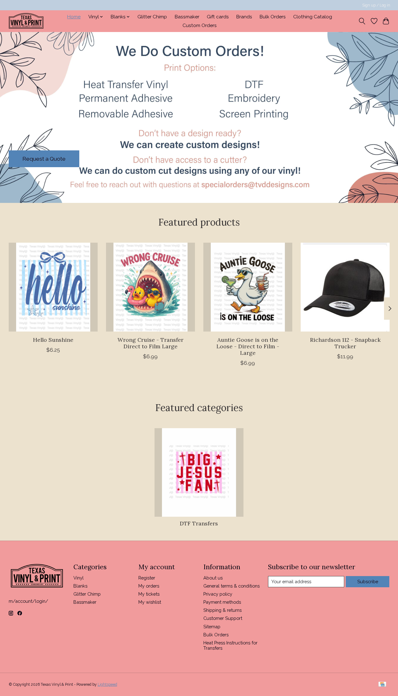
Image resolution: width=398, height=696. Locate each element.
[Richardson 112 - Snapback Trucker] (345, 287)
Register (146, 577)
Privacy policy (217, 594)
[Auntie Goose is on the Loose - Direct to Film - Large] (247, 287)
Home (74, 17)
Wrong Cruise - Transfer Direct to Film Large (150, 343)
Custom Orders (200, 25)
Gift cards (218, 17)
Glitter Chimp (152, 17)
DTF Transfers (199, 523)
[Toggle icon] (361, 21)
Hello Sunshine (53, 339)
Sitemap (211, 626)
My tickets (149, 594)
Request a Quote (44, 158)
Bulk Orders (273, 17)
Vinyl (78, 577)
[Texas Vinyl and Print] (26, 21)
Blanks (80, 585)
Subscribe (367, 581)
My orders (148, 585)
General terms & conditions (231, 585)
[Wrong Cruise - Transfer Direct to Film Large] (150, 287)
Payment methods (222, 602)
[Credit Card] (382, 685)
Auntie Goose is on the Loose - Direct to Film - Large (247, 346)
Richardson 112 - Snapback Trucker (345, 343)
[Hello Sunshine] (53, 287)
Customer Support (222, 618)
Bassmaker (187, 17)
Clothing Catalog (312, 17)
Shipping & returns (222, 610)
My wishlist (149, 602)
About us (213, 577)
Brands (244, 17)
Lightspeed (107, 684)
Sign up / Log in (376, 5)
